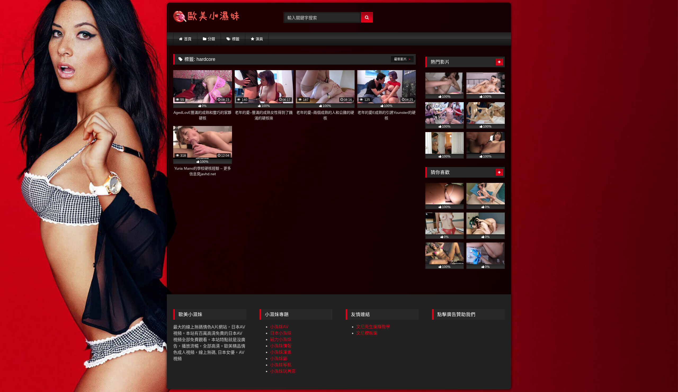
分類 (211, 39)
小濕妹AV (279, 327)
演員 (259, 39)
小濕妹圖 (278, 358)
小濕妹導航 (280, 365)
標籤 (235, 39)
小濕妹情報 (280, 346)
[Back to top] (661, 376)
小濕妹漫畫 (280, 352)
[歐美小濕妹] (206, 17)
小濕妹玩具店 (283, 371)
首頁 (187, 39)
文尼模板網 (366, 333)
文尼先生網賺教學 (373, 327)
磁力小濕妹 (280, 339)
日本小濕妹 (280, 333)
